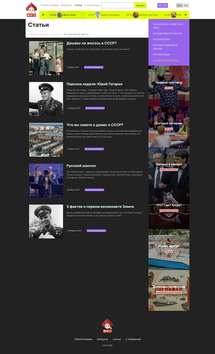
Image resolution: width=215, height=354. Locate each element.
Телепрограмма (49, 5)
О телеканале (92, 5)
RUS (179, 5)
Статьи (78, 5)
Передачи (66, 5)
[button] (43, 15)
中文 (186, 5)
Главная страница (38, 34)
